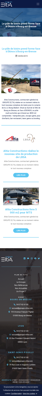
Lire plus (21, 175)
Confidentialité (16, 393)
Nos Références (21, 285)
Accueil (21, 279)
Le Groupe (21, 282)
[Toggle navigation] (38, 4)
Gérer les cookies (29, 393)
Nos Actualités (21, 288)
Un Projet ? (21, 291)
